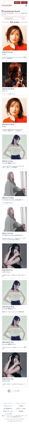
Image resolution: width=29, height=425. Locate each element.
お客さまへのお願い (21, 408)
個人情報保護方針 (8, 408)
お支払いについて (8, 405)
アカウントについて (21, 403)
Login (24, 2)
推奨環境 (21, 411)
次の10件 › (17, 390)
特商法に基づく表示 (8, 411)
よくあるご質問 (8, 413)
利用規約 (21, 405)
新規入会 (17, 2)
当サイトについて (8, 403)
